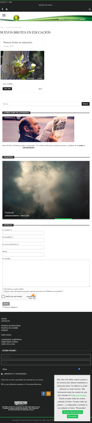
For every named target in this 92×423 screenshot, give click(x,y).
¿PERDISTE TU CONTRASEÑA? (15, 374)
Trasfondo (9, 213)
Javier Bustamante (12, 215)
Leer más (7, 88)
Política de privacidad (54, 291)
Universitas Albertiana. (34, 384)
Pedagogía (30, 78)
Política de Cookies (78, 395)
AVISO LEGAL (6, 335)
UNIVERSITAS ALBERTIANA (11, 340)
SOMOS (4, 319)
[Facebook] (2, 9)
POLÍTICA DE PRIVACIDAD (11, 326)
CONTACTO (5, 321)
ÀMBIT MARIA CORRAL (9, 342)
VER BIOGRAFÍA (28, 148)
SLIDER (39, 78)
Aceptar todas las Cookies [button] (72, 412)
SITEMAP (4, 330)
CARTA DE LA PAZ (8, 344)
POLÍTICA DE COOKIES (9, 328)
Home (2, 27)
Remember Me (85, 369)
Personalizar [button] (72, 416)
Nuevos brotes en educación (18, 42)
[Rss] (6, 9)
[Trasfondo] (46, 189)
